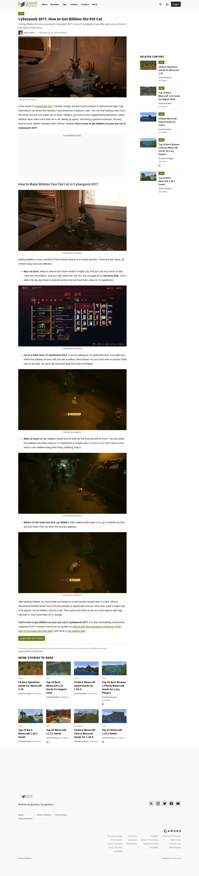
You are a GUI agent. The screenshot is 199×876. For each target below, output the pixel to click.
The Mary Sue (175, 843)
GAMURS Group (175, 858)
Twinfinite (132, 836)
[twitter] (164, 803)
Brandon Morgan (109, 697)
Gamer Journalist (114, 843)
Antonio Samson (81, 741)
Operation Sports (150, 843)
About (20, 815)
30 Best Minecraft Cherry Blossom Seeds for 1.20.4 (84, 733)
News (44, 4)
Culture (74, 4)
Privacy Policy (61, 815)
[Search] (160, 4)
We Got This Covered (149, 840)
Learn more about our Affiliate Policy (30, 651)
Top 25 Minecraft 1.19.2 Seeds (112, 731)
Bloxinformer (175, 847)
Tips (64, 4)
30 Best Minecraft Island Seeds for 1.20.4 (84, 685)
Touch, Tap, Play (115, 847)
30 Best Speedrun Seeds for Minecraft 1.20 (30, 685)
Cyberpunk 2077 (43, 106)
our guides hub (76, 631)
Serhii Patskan (24, 693)
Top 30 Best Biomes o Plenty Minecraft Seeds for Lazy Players (114, 687)
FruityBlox (154, 847)
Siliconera (132, 840)
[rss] (151, 803)
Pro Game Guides (115, 836)
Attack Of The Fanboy (171, 836)
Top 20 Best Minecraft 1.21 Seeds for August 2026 (56, 687)
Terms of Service (44, 815)
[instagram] (158, 803)
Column (85, 4)
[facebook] (171, 803)
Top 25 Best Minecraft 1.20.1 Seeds (28, 733)
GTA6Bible (118, 851)
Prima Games (116, 840)
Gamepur (154, 836)
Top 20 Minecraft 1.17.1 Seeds (56, 731)
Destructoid (176, 840)
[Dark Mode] (167, 4)
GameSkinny (131, 843)
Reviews (55, 4)
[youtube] (178, 803)
